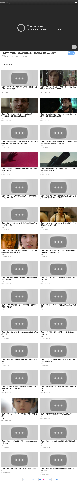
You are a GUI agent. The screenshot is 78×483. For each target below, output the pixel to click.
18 (53, 480)
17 (50, 480)
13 (36, 480)
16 (46, 480)
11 (29, 480)
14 (40, 480)
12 (33, 480)
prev (16, 480)
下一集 (71, 53)
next (62, 480)
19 (57, 480)
